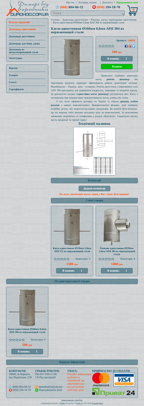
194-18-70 (108, 7)
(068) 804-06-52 (21, 386)
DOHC (62, 403)
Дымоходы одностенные (22, 29)
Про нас (70, 2)
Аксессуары (15, 58)
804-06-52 (71, 7)
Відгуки (13, 68)
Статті (12, 82)
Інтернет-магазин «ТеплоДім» (72, 400)
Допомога (107, 2)
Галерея (13, 75)
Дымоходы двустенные (22, 36)
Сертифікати (16, 89)
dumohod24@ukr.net (50, 386)
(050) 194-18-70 (21, 389)
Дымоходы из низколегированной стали (23, 51)
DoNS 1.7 (79, 403)
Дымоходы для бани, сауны (24, 43)
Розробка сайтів (97, 403)
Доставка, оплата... (88, 2)
